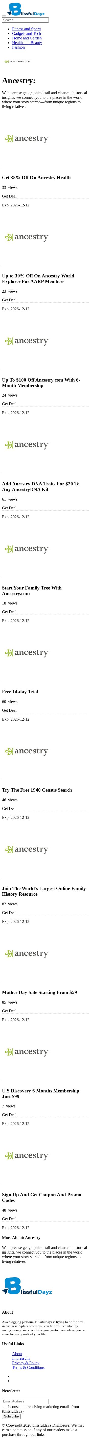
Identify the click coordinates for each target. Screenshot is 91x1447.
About (17, 1354)
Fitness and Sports (26, 29)
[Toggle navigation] (4, 16)
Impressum (21, 1358)
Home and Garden (27, 38)
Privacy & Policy (25, 1363)
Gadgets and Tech (26, 33)
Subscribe (11, 1416)
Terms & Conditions (28, 1367)
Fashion (18, 47)
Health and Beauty (27, 42)
